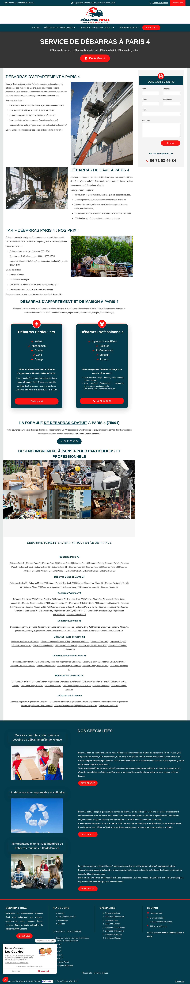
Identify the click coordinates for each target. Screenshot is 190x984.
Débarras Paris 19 (90, 571)
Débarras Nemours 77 (89, 587)
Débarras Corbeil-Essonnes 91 (61, 627)
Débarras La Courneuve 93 (112, 662)
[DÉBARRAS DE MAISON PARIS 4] (69, 475)
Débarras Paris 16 (39, 571)
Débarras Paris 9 (26, 567)
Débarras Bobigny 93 (72, 662)
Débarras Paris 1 (17, 563)
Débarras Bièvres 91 (38, 627)
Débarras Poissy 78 (47, 611)
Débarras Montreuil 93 (46, 666)
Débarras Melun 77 (32, 587)
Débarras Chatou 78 (93, 599)
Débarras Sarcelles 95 (108, 705)
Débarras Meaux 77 (37, 583)
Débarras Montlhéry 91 (26, 631)
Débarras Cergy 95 (39, 702)
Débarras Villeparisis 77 (51, 587)
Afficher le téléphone (160, 3)
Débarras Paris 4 (64, 563)
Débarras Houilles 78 (58, 603)
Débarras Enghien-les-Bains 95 (105, 702)
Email (144, 99)
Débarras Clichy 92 (118, 642)
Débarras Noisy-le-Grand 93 (69, 666)
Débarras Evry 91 (83, 627)
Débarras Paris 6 (96, 563)
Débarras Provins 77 (109, 587)
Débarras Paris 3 (48, 563)
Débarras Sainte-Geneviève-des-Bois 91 (54, 631)
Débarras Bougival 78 (44, 599)
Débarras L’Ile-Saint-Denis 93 (22, 666)
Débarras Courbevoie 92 (43, 645)
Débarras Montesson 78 (108, 607)
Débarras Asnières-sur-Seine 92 (25, 642)
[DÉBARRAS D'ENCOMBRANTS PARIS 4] (113, 504)
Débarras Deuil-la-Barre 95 (60, 702)
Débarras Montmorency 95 (65, 705)
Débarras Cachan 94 (41, 682)
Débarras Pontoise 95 (87, 705)
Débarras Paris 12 (76, 567)
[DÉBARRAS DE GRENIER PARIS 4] (25, 504)
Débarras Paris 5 (80, 563)
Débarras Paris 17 (56, 571)
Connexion (179, 981)
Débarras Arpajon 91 (19, 627)
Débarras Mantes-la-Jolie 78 (62, 607)
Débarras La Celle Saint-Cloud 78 (83, 603)
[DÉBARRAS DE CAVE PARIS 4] (113, 475)
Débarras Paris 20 (107, 571)
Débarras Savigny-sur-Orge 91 (86, 631)
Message (146, 120)
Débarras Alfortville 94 (21, 682)
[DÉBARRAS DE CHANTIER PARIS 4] (69, 504)
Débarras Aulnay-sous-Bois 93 (49, 662)
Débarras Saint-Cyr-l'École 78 (69, 611)
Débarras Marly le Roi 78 (86, 607)
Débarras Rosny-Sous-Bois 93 (95, 666)
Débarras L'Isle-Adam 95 (41, 705)
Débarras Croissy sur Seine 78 (35, 603)
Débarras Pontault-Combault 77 (60, 583)
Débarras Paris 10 (43, 567)
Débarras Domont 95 (82, 702)
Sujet (144, 110)
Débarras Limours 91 (101, 627)
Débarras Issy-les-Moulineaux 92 (92, 645)
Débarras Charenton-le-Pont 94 (96, 682)
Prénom (166, 89)
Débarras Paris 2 (33, 563)
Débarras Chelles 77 (18, 583)
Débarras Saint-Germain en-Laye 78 (99, 611)
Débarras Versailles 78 (76, 615)
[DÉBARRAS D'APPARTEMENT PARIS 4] (25, 475)
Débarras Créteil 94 (53, 686)
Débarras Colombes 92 (21, 645)
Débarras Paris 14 (110, 567)
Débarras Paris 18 (73, 571)
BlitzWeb (73, 981)
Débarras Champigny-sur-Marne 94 (66, 682)
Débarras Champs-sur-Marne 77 (89, 583)
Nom (144, 89)
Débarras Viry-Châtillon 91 (112, 631)
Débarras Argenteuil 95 (20, 702)
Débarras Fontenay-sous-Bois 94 (77, 686)
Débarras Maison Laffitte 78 (37, 607)
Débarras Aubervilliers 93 (23, 662)
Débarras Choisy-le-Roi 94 (32, 686)
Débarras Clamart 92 (99, 642)
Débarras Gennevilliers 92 (66, 645)
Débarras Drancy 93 (91, 662)
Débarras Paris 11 (59, 567)
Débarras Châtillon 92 (80, 642)
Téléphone (167, 99)
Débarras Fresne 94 (101, 686)
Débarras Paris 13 (93, 567)
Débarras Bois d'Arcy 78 (23, 599)
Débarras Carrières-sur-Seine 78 (69, 599)
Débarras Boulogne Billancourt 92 (55, 642)
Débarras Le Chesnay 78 (108, 603)
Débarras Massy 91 (120, 627)
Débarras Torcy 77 (71, 587)
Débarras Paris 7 (112, 563)
